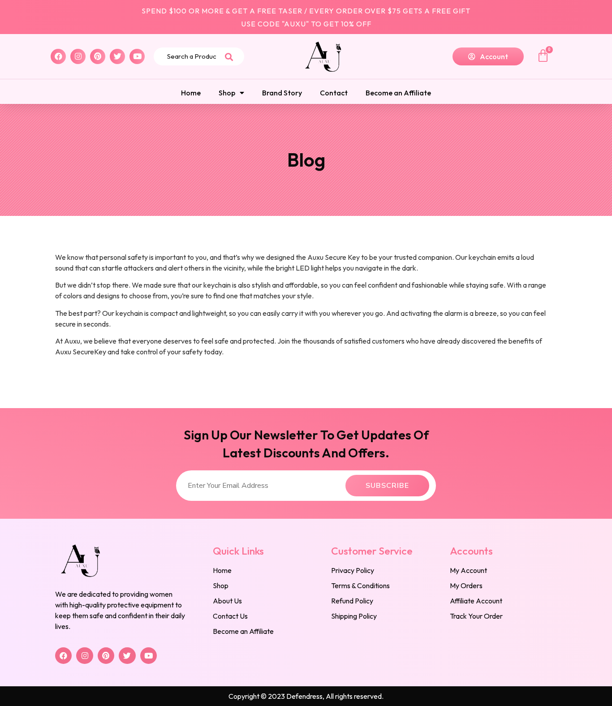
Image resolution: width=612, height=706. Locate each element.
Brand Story (282, 92)
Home (191, 92)
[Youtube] (137, 56)
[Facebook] (58, 56)
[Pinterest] (97, 56)
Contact (334, 92)
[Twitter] (117, 56)
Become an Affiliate (398, 92)
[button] (488, 56)
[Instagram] (78, 56)
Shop (227, 92)
